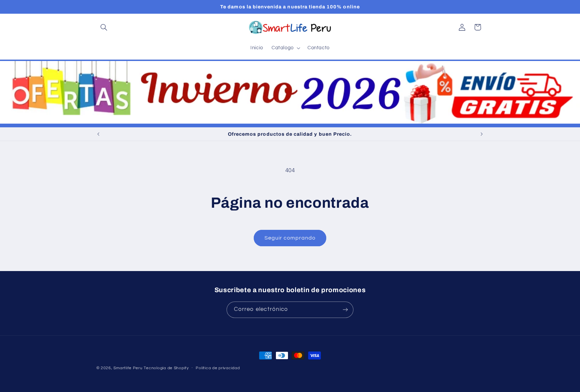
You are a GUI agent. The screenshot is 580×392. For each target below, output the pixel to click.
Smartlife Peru (127, 368)
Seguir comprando (290, 238)
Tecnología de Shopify (166, 368)
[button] (104, 27)
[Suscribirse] (345, 309)
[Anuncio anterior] (98, 134)
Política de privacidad (218, 368)
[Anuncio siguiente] (481, 134)
